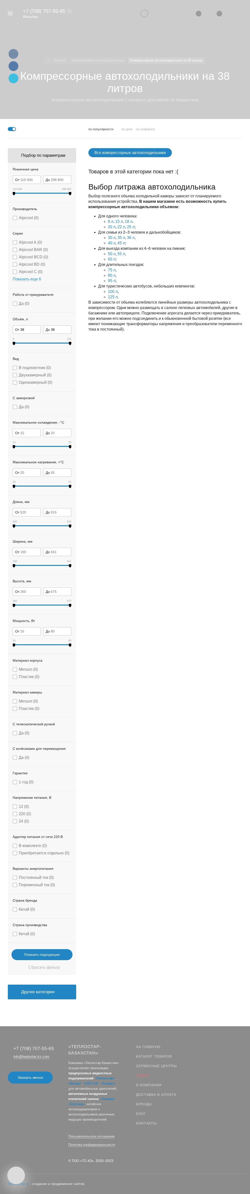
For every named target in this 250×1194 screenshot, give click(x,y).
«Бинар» (75, 1083)
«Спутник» (76, 1104)
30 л (111, 238)
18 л (128, 221)
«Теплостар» (105, 1078)
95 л (111, 281)
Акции (142, 1075)
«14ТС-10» (91, 1083)
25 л (131, 227)
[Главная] (47, 61)
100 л (113, 291)
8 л (110, 221)
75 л (111, 270)
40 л (111, 243)
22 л (121, 227)
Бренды (144, 1104)
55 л (121, 254)
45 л (121, 243)
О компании (149, 1085)
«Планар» (107, 1099)
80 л (111, 275)
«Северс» (108, 1083)
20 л (111, 227)
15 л (119, 221)
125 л (113, 297)
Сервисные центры (156, 1066)
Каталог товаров (154, 1056)
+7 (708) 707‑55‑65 (44, 11)
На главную (148, 1047)
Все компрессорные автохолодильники (130, 153)
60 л (111, 259)
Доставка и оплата (156, 1095)
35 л (121, 238)
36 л (131, 238)
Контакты (146, 1123)
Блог (141, 1114)
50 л (111, 254)
